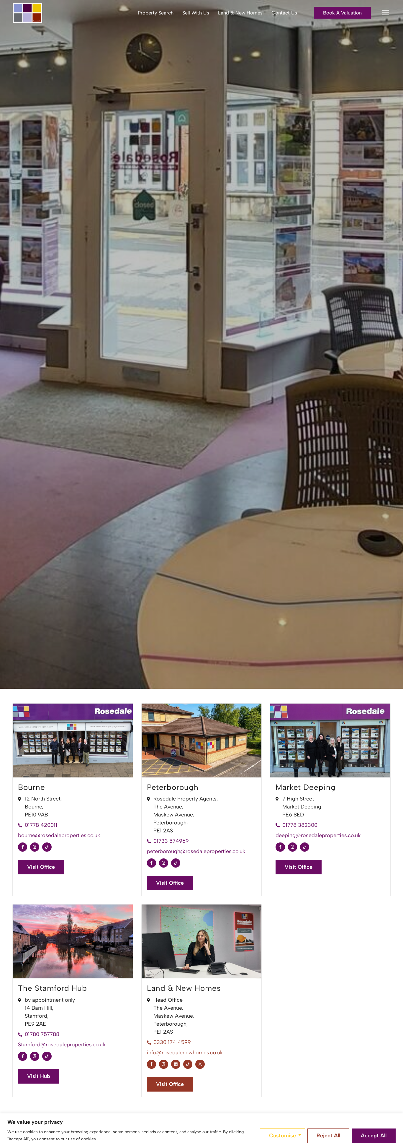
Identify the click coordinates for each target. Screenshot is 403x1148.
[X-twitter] (199, 1064)
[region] (201, 1130)
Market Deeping (306, 787)
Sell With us (195, 13)
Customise (282, 1135)
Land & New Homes (240, 13)
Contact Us (284, 13)
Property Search (155, 13)
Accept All (373, 1135)
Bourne (31, 787)
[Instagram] (34, 847)
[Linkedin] (175, 1064)
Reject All (328, 1135)
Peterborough (173, 787)
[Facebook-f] (22, 847)
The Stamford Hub (52, 988)
